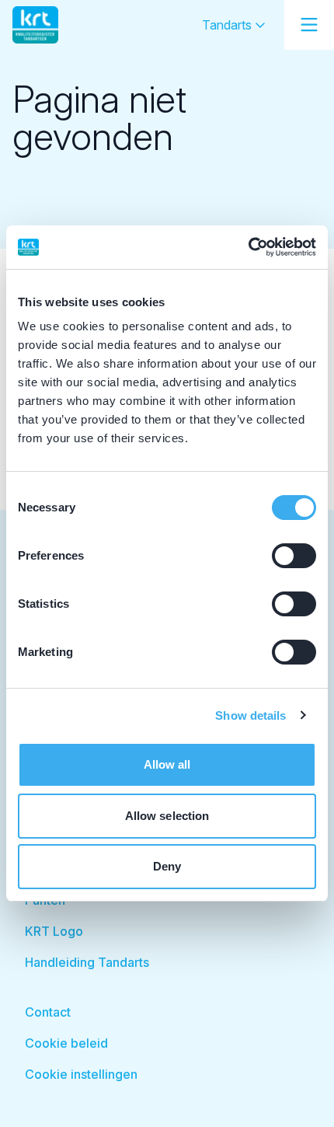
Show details (250, 715)
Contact (48, 1012)
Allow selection (167, 815)
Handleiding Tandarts (87, 962)
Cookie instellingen (81, 1074)
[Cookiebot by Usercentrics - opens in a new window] (248, 247)
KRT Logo (54, 931)
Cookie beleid (66, 1043)
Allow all (167, 764)
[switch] (294, 555)
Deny (167, 866)
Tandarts (228, 25)
